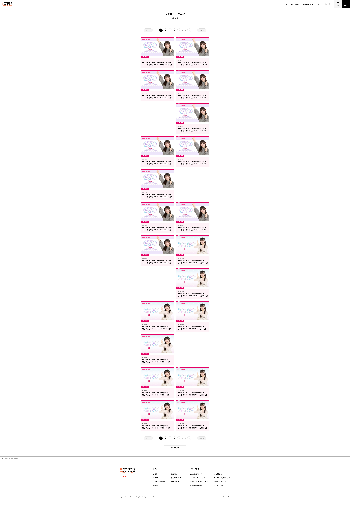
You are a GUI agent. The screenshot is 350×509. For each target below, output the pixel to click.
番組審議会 (174, 474)
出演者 (287, 4)
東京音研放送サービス (196, 485)
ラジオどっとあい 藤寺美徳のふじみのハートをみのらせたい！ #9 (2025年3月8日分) (157, 97)
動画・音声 (145, 57)
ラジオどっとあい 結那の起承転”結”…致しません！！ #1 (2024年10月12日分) (192, 426)
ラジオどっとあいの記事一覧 (11, 458)
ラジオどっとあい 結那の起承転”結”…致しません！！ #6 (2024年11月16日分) (156, 360)
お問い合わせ (175, 482)
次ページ (202, 30)
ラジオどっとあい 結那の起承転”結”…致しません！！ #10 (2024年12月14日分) (157, 327)
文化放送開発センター (196, 474)
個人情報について (176, 478)
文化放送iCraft (218, 474)
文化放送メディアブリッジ (222, 478)
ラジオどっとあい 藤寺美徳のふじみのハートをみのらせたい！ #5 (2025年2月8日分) (193, 163)
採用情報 (155, 478)
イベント (318, 4)
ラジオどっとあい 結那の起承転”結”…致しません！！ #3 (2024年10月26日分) (192, 393)
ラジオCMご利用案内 (159, 482)
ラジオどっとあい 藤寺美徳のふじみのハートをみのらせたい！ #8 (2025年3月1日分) (193, 97)
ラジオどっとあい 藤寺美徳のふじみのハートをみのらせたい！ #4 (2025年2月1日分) (157, 196)
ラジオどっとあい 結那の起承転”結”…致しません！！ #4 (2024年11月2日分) (156, 393)
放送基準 (155, 485)
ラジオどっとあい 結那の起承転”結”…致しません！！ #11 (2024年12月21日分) (193, 294)
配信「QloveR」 (296, 4)
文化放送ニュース (308, 4)
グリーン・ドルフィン (220, 485)
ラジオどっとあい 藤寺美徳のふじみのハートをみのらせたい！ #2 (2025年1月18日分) (192, 229)
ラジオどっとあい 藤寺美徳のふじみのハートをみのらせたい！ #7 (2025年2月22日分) (192, 130)
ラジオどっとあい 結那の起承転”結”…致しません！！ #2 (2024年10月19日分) (156, 426)
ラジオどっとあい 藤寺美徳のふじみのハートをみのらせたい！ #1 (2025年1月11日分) (156, 262)
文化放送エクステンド (220, 482)
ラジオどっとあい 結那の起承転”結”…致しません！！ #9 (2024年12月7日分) (192, 327)
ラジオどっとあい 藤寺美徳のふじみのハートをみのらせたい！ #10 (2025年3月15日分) (193, 64)
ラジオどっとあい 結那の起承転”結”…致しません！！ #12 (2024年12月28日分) (193, 261)
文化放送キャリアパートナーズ (199, 482)
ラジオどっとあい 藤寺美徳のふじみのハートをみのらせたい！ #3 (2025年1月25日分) (156, 229)
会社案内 (155, 474)
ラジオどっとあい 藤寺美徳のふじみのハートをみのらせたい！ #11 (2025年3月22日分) (157, 64)
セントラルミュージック (197, 478)
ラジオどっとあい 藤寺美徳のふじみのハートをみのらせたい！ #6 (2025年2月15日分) (156, 163)
